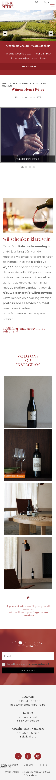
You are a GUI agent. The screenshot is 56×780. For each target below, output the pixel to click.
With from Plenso (28, 775)
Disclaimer (29, 765)
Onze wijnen (27, 66)
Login (46, 2)
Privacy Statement (9, 765)
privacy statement (39, 664)
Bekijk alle (27, 736)
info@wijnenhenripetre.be (28, 704)
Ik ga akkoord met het (28, 664)
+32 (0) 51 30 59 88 (28, 701)
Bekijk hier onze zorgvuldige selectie (24, 330)
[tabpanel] (28, 135)
